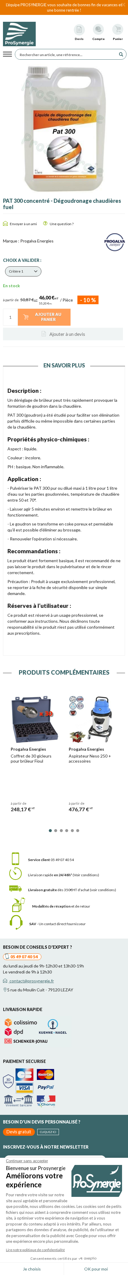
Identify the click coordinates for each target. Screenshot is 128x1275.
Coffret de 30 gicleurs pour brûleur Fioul (31, 758)
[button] (23, 271)
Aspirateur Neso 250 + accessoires (90, 758)
